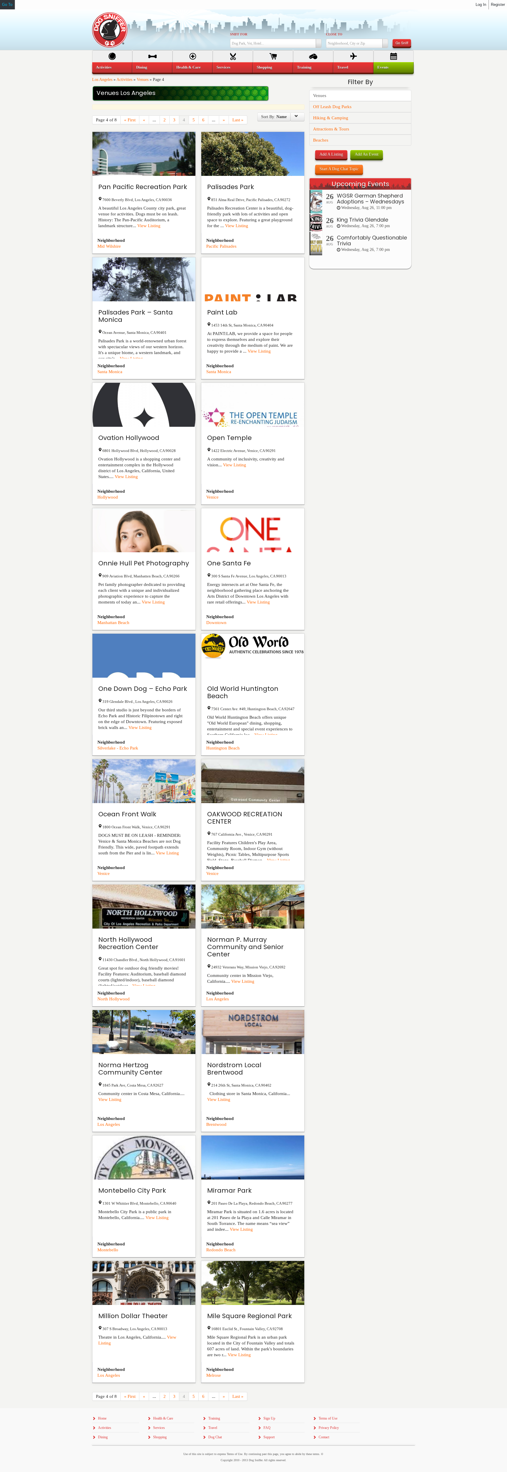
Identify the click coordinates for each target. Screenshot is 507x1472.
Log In (481, 4)
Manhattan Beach (113, 622)
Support (269, 1437)
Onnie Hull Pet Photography (143, 563)
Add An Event (366, 154)
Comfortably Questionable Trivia (372, 240)
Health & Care (188, 67)
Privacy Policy (329, 1428)
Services (223, 67)
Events (382, 67)
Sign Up (269, 1418)
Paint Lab (222, 312)
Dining (141, 67)
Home (102, 1418)
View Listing (148, 225)
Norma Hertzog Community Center (130, 1068)
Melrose (213, 1375)
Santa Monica (109, 371)
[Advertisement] (360, 387)
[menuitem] (112, 67)
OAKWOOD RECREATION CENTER (244, 818)
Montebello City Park (132, 1190)
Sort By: (274, 117)
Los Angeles (102, 79)
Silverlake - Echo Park (117, 748)
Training (304, 67)
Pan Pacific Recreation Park (142, 186)
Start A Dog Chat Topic (339, 169)
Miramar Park (229, 1190)
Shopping (264, 67)
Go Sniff (402, 42)
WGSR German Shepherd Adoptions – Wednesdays (370, 198)
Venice (212, 497)
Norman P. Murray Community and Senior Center (245, 947)
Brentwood (216, 1124)
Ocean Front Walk (127, 814)
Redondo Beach (221, 1249)
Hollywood (107, 497)
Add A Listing (331, 154)
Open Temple (229, 437)
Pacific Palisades (221, 246)
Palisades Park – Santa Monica (135, 316)
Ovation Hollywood (128, 437)
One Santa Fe (229, 563)
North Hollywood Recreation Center (128, 943)
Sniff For (238, 34)
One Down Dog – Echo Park (142, 688)
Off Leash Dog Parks (332, 106)
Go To (7, 4)
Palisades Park (230, 186)
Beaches (320, 140)
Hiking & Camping (330, 117)
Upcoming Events (360, 183)
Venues (142, 79)
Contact (324, 1437)
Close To (334, 34)
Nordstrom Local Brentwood (234, 1068)
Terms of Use (328, 1418)
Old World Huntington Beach (242, 692)
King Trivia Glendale (362, 219)
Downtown (216, 622)
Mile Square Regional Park (249, 1315)
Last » (238, 120)
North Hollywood (113, 999)
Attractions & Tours (331, 129)
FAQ (267, 1428)
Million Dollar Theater (133, 1315)
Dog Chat (215, 1437)
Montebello (107, 1249)
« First (130, 120)
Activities (124, 79)
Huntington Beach (223, 748)
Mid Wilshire (109, 246)
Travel (342, 67)
